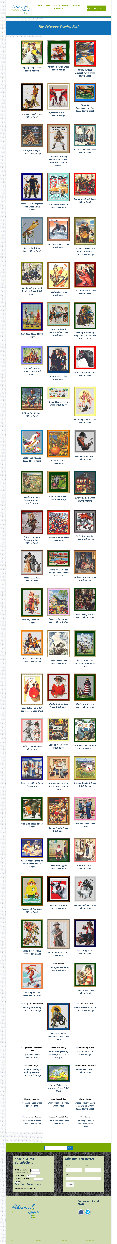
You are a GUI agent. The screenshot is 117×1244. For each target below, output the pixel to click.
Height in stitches (21, 1173)
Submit (70, 1184)
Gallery (57, 6)
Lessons (65, 6)
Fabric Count (19, 1176)
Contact (77, 6)
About (39, 6)
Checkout (58, 9)
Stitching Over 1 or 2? (23, 1179)
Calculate (18, 1182)
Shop (48, 6)
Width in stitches (21, 1170)
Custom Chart (96, 8)
